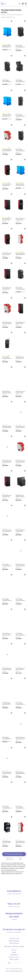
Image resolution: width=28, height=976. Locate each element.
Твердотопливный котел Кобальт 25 (6, 115)
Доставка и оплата (14, 957)
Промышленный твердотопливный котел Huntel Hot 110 (21, 496)
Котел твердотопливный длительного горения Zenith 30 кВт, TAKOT (21, 634)
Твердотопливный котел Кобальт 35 (20, 184)
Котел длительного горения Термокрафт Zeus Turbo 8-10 (7, 288)
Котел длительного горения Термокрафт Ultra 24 (20, 669)
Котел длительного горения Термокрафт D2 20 (6, 184)
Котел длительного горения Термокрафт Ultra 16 (20, 219)
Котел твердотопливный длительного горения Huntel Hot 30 (21, 115)
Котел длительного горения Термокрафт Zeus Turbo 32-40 (6, 496)
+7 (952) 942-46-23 (14, 938)
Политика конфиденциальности (14, 971)
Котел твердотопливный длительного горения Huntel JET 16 (21, 288)
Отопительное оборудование (15, 14)
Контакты (14, 950)
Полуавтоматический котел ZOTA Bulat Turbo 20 (20, 357)
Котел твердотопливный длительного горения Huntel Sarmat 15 (7, 565)
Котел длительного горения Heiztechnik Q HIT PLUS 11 (7, 530)
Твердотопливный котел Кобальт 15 (6, 46)
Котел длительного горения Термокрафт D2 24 (6, 634)
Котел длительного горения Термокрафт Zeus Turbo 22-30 (6, 219)
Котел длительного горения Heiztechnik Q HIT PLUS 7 (20, 427)
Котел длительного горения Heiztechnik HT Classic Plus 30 (7, 323)
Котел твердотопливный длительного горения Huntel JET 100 (21, 46)
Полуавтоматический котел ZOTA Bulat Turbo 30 (6, 703)
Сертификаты (14, 954)
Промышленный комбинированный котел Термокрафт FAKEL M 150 (20, 772)
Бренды (14, 952)
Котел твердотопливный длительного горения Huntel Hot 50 (7, 807)
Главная (3, 14)
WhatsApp (8, 946)
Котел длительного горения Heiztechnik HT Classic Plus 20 (20, 565)
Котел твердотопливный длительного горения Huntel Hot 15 (21, 599)
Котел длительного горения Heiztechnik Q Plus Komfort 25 (7, 461)
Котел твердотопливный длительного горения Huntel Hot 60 (21, 150)
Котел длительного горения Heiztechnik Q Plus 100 (20, 842)
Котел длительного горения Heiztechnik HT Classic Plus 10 (20, 461)
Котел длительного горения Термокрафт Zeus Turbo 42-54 (20, 530)
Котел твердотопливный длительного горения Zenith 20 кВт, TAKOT (7, 357)
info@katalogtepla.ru (14, 941)
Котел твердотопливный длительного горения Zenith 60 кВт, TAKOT (21, 807)
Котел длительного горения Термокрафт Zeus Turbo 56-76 (20, 392)
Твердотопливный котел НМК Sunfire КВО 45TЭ (6, 427)
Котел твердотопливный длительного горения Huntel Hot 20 (21, 703)
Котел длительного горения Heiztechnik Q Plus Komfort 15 (20, 254)
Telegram (16, 946)
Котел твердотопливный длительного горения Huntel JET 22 (7, 738)
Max (23, 946)
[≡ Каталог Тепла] (5, 3)
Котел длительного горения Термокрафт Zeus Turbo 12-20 (20, 323)
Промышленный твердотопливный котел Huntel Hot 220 (7, 392)
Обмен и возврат (14, 959)
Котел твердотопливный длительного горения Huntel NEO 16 (21, 81)
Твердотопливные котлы (8, 17)
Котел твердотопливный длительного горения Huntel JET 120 (7, 599)
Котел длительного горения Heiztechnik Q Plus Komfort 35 (20, 738)
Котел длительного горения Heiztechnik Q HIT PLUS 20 (7, 772)
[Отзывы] (14, 964)
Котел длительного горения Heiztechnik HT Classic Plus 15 (7, 150)
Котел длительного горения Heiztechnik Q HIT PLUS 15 (7, 669)
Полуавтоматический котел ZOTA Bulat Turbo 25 (6, 842)
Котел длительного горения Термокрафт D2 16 (6, 254)
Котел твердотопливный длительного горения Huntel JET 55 (7, 81)
